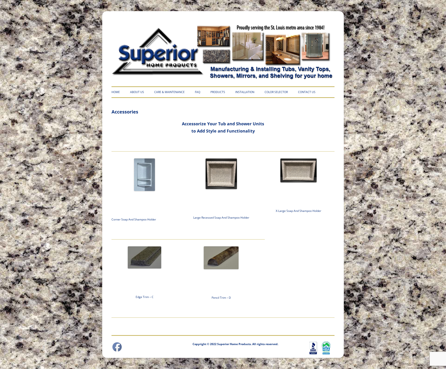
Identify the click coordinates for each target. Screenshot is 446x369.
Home (116, 92)
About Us (137, 92)
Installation (244, 92)
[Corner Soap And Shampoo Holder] (144, 175)
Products (217, 92)
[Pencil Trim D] (221, 257)
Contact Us (306, 92)
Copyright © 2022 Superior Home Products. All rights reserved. (235, 344)
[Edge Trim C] (144, 257)
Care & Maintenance (169, 92)
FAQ (197, 92)
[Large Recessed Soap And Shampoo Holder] (221, 174)
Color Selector (276, 92)
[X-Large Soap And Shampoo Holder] (298, 170)
